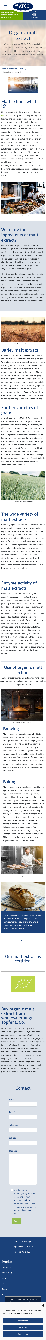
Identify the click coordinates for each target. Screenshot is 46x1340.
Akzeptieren (23, 1321)
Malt (22, 69)
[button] (42, 1305)
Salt (3, 1284)
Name (12, 1099)
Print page (34, 17)
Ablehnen (23, 1327)
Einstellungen (23, 1334)
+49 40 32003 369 (6, 17)
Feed (4, 1294)
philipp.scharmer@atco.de (9, 15)
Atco (4, 69)
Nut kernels (7, 1273)
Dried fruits (7, 1267)
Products (13, 69)
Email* (12, 1112)
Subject (12, 1138)
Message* (13, 1151)
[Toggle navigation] (5, 4)
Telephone (13, 1125)
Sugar (4, 1289)
